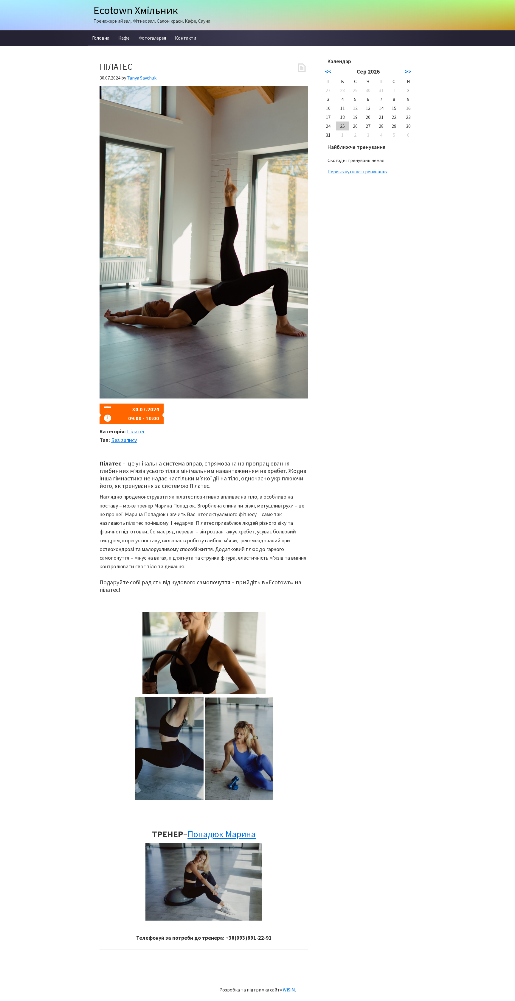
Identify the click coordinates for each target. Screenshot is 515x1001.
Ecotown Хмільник (136, 10)
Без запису (124, 440)
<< (328, 71)
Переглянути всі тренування (357, 172)
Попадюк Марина (221, 834)
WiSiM (289, 990)
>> (408, 71)
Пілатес (136, 431)
